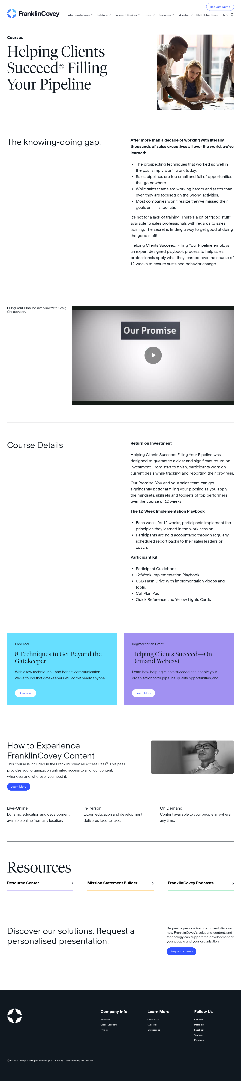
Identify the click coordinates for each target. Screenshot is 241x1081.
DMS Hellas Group (207, 14)
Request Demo (220, 6)
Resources (164, 14)
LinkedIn (198, 1019)
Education (183, 14)
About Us (105, 1019)
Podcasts (199, 1040)
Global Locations (109, 1024)
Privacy (104, 1029)
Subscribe (152, 1024)
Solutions (102, 14)
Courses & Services (126, 14)
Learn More (143, 693)
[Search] (232, 13)
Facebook (199, 1029)
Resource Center (23, 883)
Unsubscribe (153, 1029)
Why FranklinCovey (79, 14)
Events (147, 14)
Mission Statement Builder (112, 883)
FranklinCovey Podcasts (191, 883)
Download (25, 693)
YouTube (198, 1035)
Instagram (199, 1024)
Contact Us (153, 1019)
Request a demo (181, 951)
